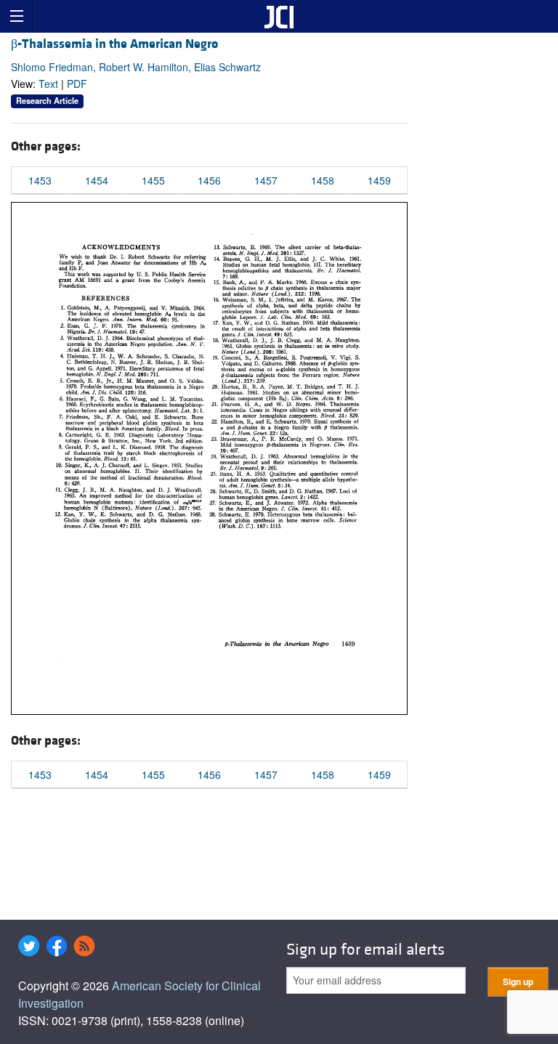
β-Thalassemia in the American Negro (114, 44)
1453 (40, 180)
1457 (266, 180)
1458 (322, 180)
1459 (379, 180)
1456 (209, 180)
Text (48, 83)
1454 (96, 180)
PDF (77, 83)
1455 (153, 180)
